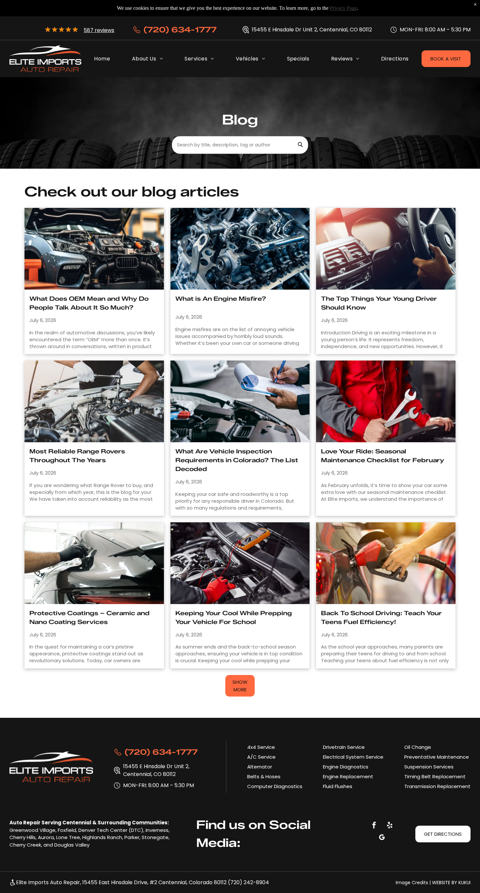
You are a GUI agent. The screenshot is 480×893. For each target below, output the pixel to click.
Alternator (259, 766)
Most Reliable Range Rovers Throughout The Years (77, 456)
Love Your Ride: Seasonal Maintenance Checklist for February (382, 456)
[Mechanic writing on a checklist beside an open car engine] (240, 401)
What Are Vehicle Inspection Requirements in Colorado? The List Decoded (236, 460)
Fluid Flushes (337, 786)
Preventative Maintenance (436, 756)
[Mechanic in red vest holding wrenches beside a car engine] (386, 401)
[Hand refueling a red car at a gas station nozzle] (386, 563)
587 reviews (99, 30)
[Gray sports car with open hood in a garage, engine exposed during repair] (94, 249)
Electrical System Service (353, 756)
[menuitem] (102, 58)
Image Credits (412, 882)
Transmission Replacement (437, 786)
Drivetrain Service (344, 747)
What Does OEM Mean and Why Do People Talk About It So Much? (89, 303)
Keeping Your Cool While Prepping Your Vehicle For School (233, 618)
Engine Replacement (348, 776)
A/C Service (261, 756)
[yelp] (389, 826)
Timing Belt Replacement (435, 776)
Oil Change (417, 747)
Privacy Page (343, 8)
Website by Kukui (451, 882)
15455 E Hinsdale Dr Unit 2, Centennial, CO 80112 (312, 29)
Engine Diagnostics (345, 766)
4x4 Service (261, 747)
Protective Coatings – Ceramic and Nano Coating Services (89, 618)
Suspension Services (429, 766)
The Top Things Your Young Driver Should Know (379, 303)
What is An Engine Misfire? (220, 298)
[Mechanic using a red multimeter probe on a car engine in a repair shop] (240, 563)
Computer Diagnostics (274, 786)
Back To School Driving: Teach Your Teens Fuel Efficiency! (381, 618)
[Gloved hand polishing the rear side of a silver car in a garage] (94, 563)
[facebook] (374, 826)
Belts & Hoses (263, 776)
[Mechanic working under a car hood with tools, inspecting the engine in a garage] (94, 401)
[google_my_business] (381, 838)
